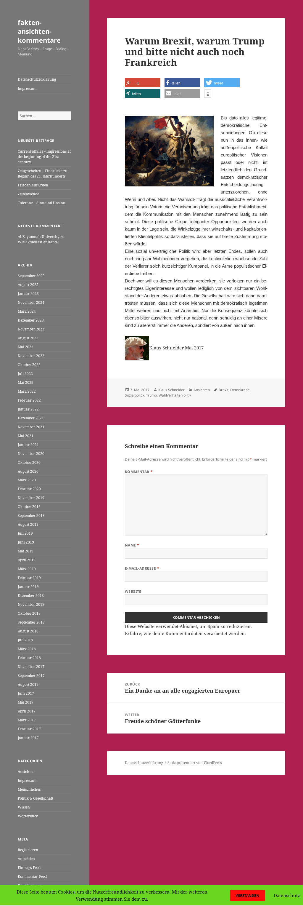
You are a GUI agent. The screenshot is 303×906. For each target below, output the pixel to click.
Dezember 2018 (31, 595)
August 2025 (28, 284)
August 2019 (28, 524)
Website (133, 591)
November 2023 (31, 329)
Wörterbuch (28, 816)
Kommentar (139, 471)
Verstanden (247, 895)
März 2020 (27, 479)
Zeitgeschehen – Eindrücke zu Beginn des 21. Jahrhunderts (42, 173)
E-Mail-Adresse (142, 568)
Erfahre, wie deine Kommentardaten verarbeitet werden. (185, 633)
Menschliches (29, 789)
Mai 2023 (25, 346)
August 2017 (28, 684)
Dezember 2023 (31, 320)
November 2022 (31, 355)
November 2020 (31, 453)
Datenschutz (287, 895)
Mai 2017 (25, 702)
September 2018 (31, 622)
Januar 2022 (28, 409)
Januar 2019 (28, 586)
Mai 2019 (25, 551)
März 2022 (27, 391)
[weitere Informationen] (207, 94)
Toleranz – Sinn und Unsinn (41, 202)
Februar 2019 (29, 577)
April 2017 (27, 711)
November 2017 (31, 666)
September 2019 (31, 515)
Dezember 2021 (31, 418)
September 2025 (31, 275)
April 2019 (27, 560)
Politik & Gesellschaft (35, 798)
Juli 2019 (25, 533)
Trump (151, 395)
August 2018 (28, 631)
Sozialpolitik (134, 395)
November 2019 (31, 497)
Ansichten (26, 771)
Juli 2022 (25, 373)
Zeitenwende (28, 193)
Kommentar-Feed (32, 876)
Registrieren (28, 849)
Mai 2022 (25, 382)
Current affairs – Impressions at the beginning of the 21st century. (44, 156)
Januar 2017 (28, 737)
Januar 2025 (28, 293)
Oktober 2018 (29, 613)
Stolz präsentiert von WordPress (194, 762)
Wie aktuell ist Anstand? (38, 242)
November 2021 (31, 426)
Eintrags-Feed (29, 867)
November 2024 (31, 302)
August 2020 (28, 471)
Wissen (24, 807)
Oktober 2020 (29, 462)
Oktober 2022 (29, 364)
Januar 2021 (28, 444)
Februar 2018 (29, 657)
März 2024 (27, 311)
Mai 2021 (25, 435)
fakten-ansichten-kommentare (39, 31)
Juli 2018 (25, 640)
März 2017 (27, 720)
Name (132, 545)
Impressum (27, 88)
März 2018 (27, 648)
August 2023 (28, 338)
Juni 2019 (26, 542)
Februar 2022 (29, 400)
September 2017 (31, 675)
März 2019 (27, 568)
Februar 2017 (29, 728)
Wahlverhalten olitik (175, 395)
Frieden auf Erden (33, 185)
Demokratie (240, 389)
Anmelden (26, 858)
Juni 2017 (26, 693)
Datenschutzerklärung (37, 79)
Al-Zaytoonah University (38, 236)
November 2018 (31, 604)
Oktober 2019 (29, 506)
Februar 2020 (29, 488)
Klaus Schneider (171, 389)
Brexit (223, 389)
